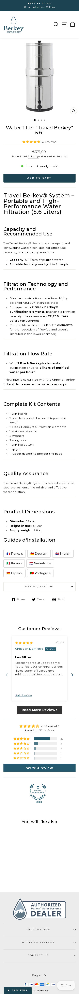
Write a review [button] (39, 768)
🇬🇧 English (62, 553)
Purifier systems (38, 942)
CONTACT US (38, 955)
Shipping (33, 156)
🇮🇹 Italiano (14, 563)
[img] (24, 643)
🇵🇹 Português (40, 573)
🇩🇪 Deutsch (38, 553)
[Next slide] (72, 674)
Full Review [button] (23, 695)
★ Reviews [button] (18, 990)
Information (38, 929)
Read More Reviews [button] (39, 710)
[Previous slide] (6, 674)
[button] (31, 141)
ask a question (39, 586)
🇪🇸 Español (14, 573)
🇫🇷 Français (14, 553)
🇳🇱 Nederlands (40, 563)
